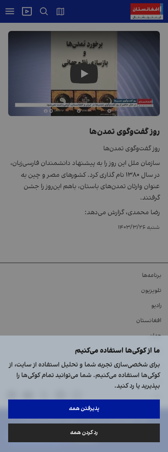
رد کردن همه (84, 432)
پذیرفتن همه (84, 408)
